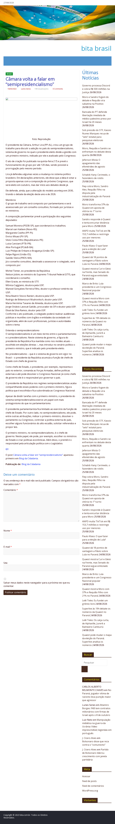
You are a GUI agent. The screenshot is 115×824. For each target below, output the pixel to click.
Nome (8, 530)
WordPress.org (90, 790)
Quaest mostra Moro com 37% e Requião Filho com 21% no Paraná (95, 302)
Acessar (86, 776)
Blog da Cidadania (28, 458)
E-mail (8, 546)
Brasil (9, 74)
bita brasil (96, 48)
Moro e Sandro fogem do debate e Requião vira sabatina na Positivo (95, 100)
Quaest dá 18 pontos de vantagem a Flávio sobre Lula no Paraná (95, 260)
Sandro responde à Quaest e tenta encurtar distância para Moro (96, 223)
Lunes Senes (26, 89)
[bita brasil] (57, 7)
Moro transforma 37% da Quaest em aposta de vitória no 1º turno (95, 208)
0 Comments (57, 89)
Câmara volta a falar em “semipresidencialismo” (38, 454)
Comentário (11, 490)
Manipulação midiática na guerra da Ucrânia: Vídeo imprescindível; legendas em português (96, 726)
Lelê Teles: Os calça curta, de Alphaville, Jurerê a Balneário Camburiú (95, 333)
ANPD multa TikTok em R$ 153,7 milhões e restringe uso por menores (96, 234)
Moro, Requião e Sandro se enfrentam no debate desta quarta (96, 152)
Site (5, 562)
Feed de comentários (93, 785)
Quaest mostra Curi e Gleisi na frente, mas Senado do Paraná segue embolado (96, 272)
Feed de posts (89, 781)
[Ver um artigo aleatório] (107, 61)
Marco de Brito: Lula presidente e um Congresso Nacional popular (96, 287)
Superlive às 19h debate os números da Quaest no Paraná (96, 321)
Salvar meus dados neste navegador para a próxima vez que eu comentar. (37, 584)
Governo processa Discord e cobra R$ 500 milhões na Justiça (96, 89)
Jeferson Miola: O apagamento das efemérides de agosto (93, 163)
